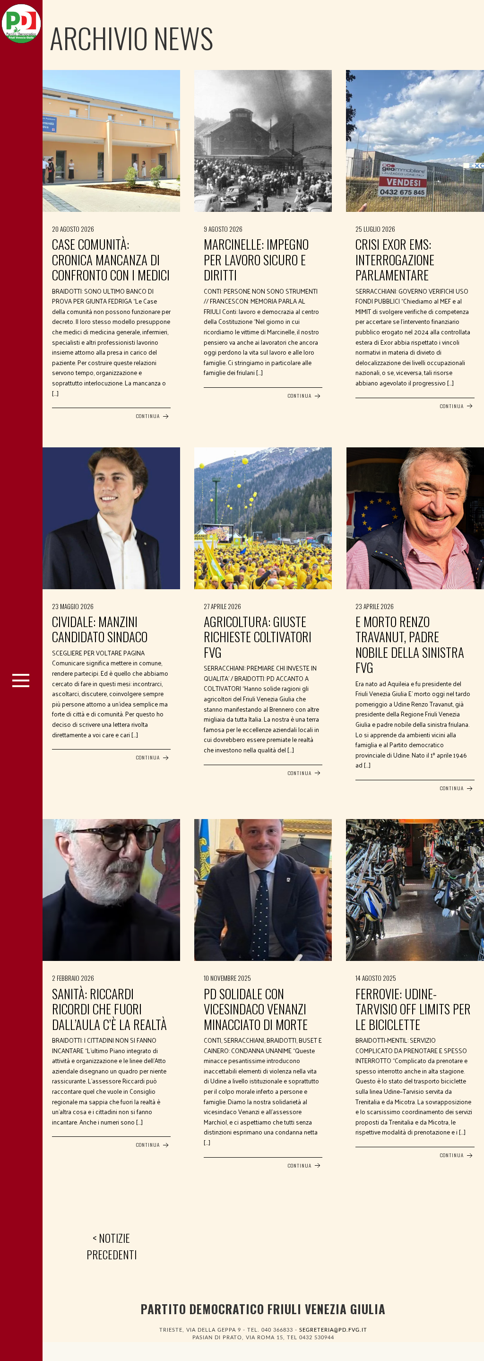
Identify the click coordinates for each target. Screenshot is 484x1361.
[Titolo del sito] (21, 21)
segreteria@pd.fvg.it (333, 1330)
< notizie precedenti (111, 1246)
